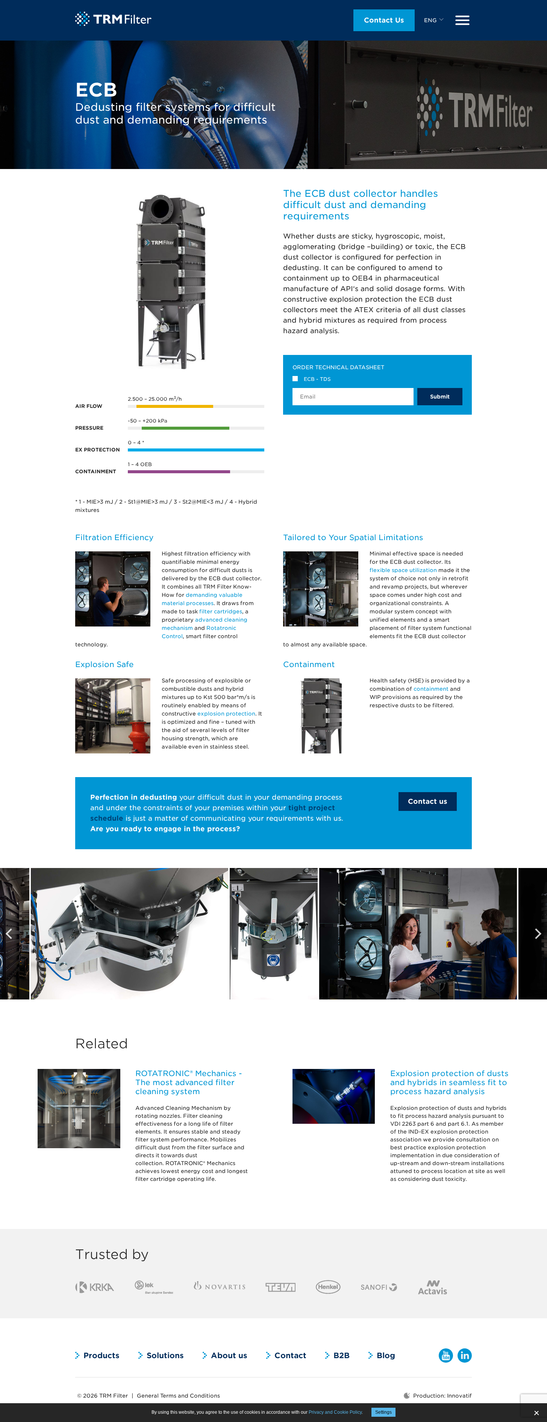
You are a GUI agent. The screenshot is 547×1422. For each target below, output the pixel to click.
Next (537, 933)
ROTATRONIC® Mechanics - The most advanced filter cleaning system (188, 1082)
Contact (290, 1355)
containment (431, 689)
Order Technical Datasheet (338, 367)
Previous (9, 933)
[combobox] (434, 20)
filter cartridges (220, 611)
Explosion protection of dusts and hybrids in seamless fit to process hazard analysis (449, 1082)
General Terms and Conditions (178, 1396)
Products (101, 1355)
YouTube (446, 1355)
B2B (341, 1355)
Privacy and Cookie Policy (335, 1412)
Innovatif (459, 1396)
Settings (383, 1412)
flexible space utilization (403, 570)
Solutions (165, 1355)
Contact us (427, 801)
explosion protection (226, 714)
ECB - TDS (317, 379)
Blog (386, 1355)
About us (229, 1355)
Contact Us (384, 20)
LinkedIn (465, 1355)
